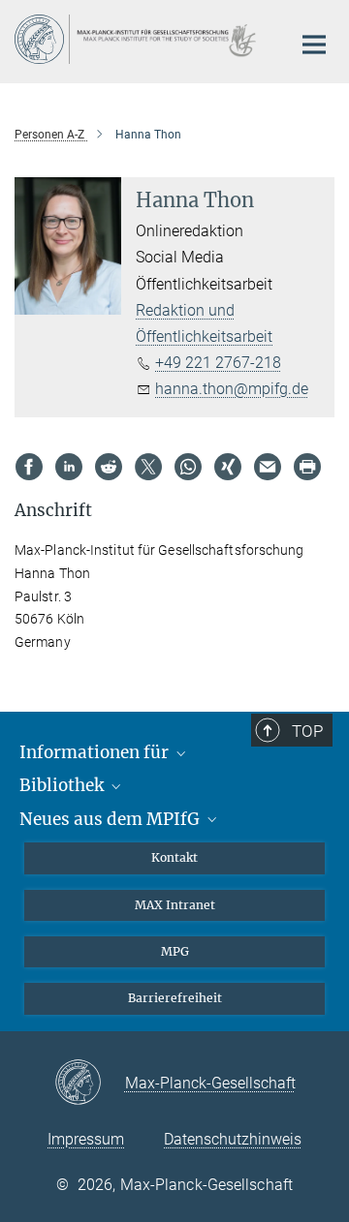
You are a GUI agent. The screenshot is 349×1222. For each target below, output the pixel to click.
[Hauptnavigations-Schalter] (314, 44)
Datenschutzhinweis (232, 1139)
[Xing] (227, 466)
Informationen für (96, 752)
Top (307, 731)
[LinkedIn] (68, 466)
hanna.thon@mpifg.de (231, 389)
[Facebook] (29, 466)
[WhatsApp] (188, 466)
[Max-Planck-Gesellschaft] (89, 1083)
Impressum (86, 1139)
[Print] (307, 466)
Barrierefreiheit (175, 998)
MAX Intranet (175, 905)
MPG (175, 951)
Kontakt (174, 857)
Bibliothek (63, 785)
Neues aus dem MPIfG (111, 819)
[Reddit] (108, 466)
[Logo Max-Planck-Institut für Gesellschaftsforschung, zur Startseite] (138, 39)
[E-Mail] (267, 466)
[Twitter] (148, 466)
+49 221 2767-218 (218, 362)
